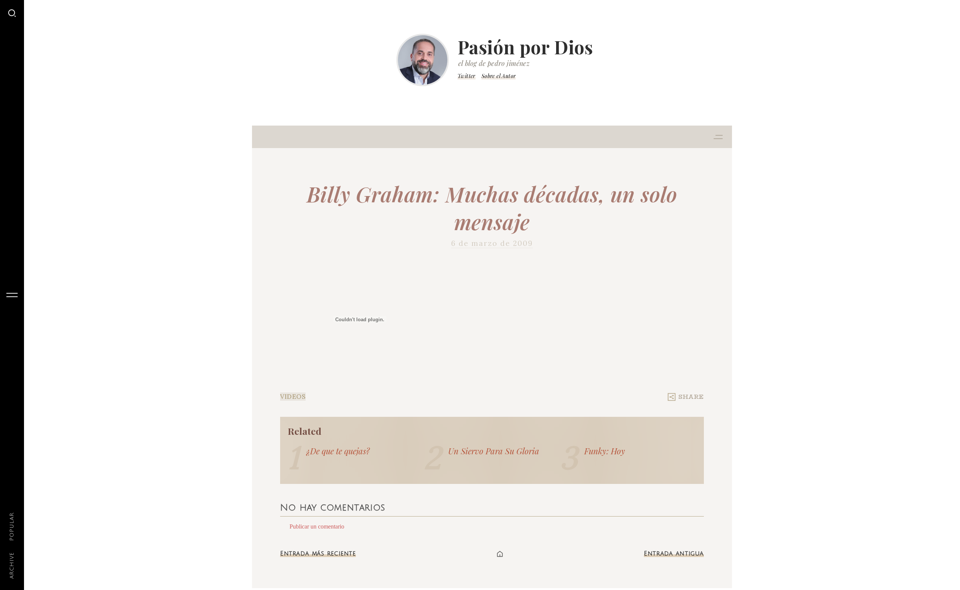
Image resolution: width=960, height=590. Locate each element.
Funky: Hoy (604, 451)
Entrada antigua (674, 553)
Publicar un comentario (317, 526)
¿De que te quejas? (338, 451)
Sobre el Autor (499, 75)
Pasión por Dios (525, 47)
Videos (293, 396)
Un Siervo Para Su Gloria (493, 451)
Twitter (467, 75)
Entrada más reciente (318, 553)
